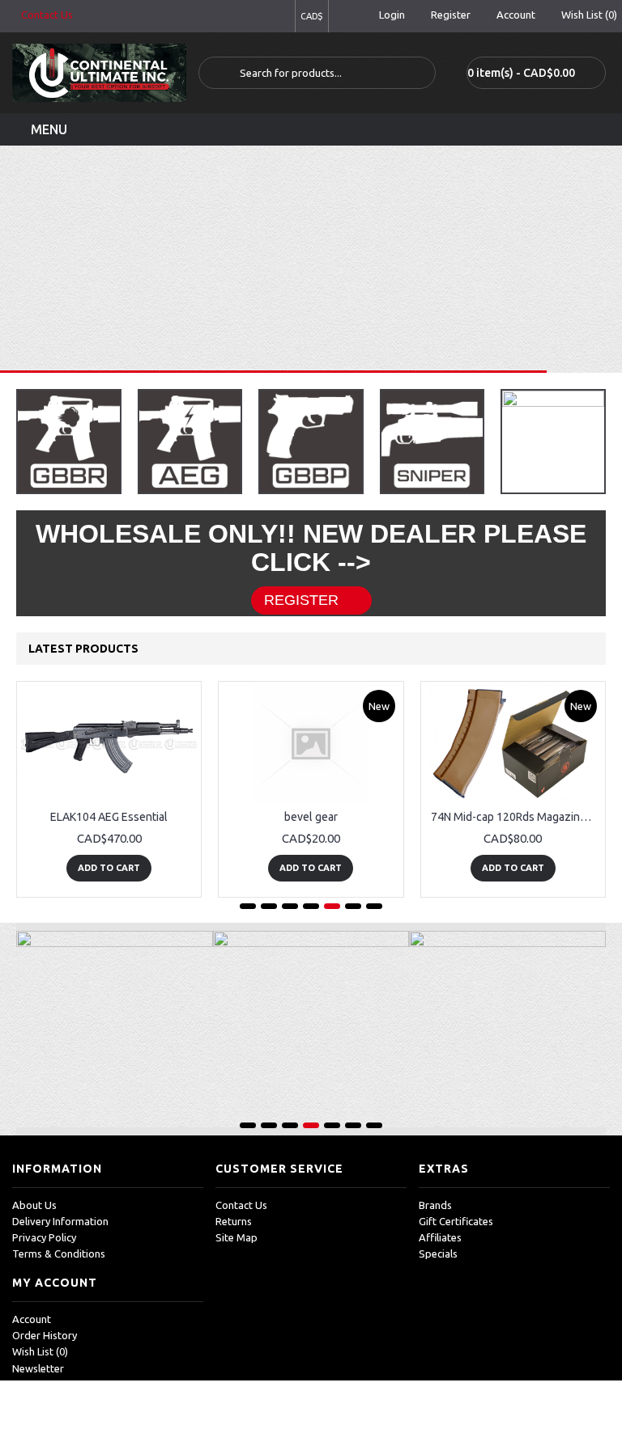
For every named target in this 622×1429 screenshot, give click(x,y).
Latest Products (83, 648)
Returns (233, 1221)
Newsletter (38, 1368)
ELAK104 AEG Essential (109, 816)
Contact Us (241, 1205)
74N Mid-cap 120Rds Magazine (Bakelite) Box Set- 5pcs (516, 816)
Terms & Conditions (58, 1253)
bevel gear (311, 816)
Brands (435, 1205)
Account (31, 1319)
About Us (34, 1205)
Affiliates (440, 1237)
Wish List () (40, 1351)
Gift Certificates (456, 1221)
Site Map (236, 1237)
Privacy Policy (44, 1237)
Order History (44, 1335)
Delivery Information (60, 1221)
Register (301, 600)
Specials (438, 1253)
